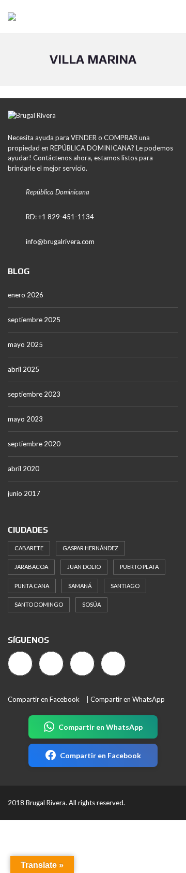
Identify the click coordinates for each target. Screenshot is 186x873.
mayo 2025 (25, 344)
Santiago (125, 585)
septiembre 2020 (34, 444)
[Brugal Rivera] (8, 17)
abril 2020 (23, 468)
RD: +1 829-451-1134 (60, 217)
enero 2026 (25, 295)
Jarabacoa (31, 566)
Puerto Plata (139, 566)
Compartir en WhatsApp (127, 699)
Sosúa (91, 604)
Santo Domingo (38, 604)
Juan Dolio (84, 566)
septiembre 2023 (34, 394)
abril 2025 (23, 369)
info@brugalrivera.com (60, 241)
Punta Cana (31, 585)
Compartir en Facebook (44, 699)
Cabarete (28, 548)
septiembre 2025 (34, 319)
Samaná (79, 585)
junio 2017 (24, 493)
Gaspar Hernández (90, 548)
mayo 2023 (25, 419)
